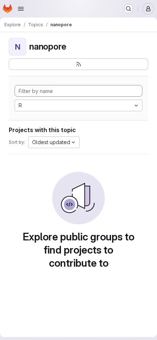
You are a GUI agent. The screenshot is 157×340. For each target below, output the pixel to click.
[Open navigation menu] (21, 9)
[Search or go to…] (128, 8)
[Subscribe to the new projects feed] (78, 64)
